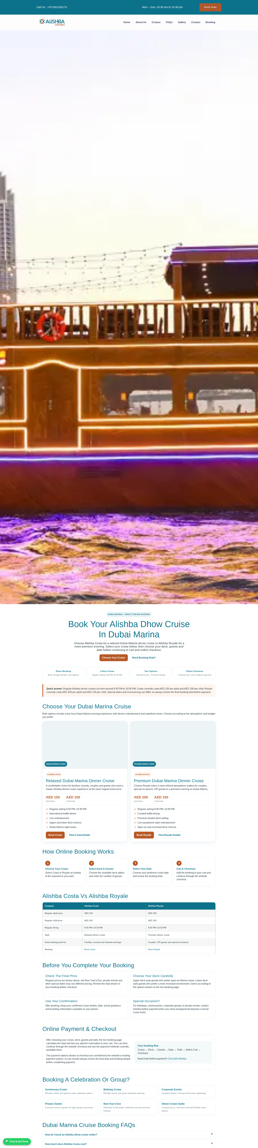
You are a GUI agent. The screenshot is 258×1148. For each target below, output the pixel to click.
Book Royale (144, 835)
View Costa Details (79, 835)
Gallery (182, 22)
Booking (210, 22)
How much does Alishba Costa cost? (66, 1144)
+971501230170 (57, 7)
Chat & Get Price (19, 1141)
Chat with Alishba (177, 1058)
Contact (195, 22)
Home (126, 22)
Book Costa (55, 835)
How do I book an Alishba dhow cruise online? (71, 1134)
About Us (141, 22)
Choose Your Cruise (113, 657)
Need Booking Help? (144, 657)
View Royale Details (169, 835)
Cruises (156, 22)
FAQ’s (169, 22)
